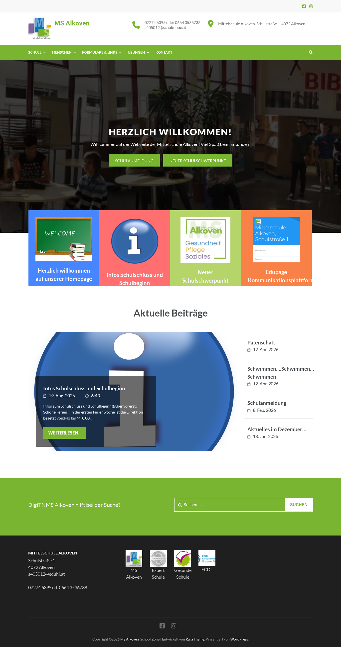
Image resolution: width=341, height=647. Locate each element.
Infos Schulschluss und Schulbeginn (84, 388)
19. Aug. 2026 (62, 395)
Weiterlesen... (64, 432)
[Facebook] (304, 6)
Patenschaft (261, 342)
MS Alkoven (72, 23)
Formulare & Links (99, 52)
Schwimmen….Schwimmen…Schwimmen (280, 372)
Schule (34, 52)
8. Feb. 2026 (264, 410)
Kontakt (164, 52)
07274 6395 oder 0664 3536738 (172, 22)
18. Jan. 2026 (265, 436)
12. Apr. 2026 (265, 349)
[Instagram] (311, 6)
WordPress (239, 639)
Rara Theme (195, 639)
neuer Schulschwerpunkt (198, 160)
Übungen (136, 52)
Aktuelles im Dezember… (276, 429)
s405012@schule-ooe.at (165, 27)
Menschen (62, 52)
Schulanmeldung (134, 160)
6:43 (95, 395)
